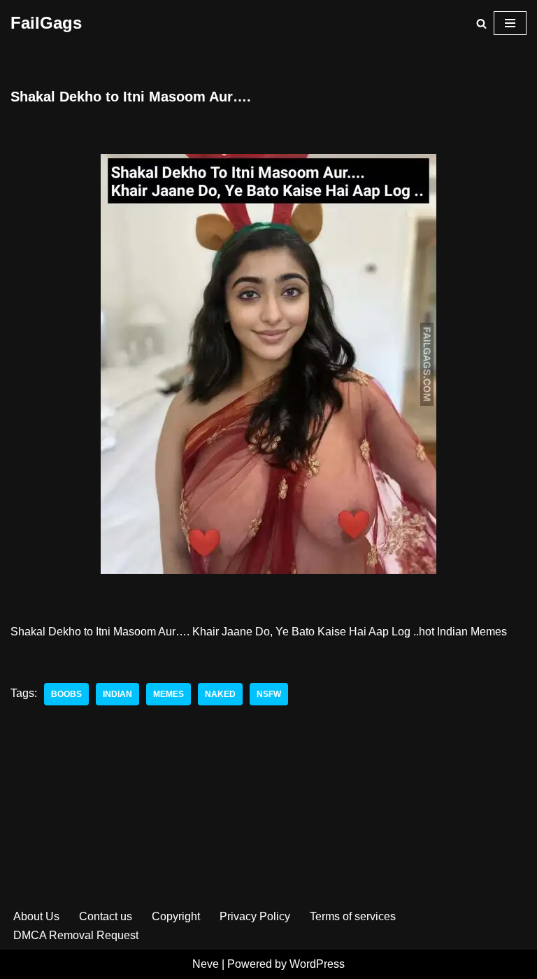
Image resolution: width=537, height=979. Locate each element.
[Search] (481, 23)
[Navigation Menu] (510, 23)
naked (220, 694)
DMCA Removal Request (75, 935)
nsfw (269, 694)
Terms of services (353, 916)
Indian (117, 694)
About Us (36, 916)
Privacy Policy (255, 916)
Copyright (176, 916)
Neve (205, 964)
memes (168, 694)
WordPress (317, 964)
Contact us (105, 916)
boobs (66, 694)
